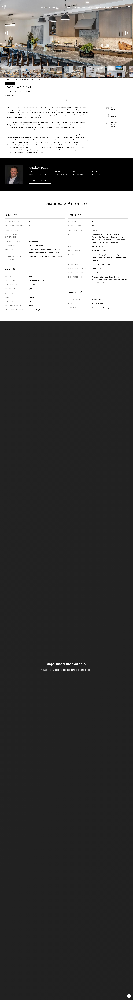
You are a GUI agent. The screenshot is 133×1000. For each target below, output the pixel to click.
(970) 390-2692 (61, 174)
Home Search (53, 7)
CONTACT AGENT (39, 180)
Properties (42, 7)
